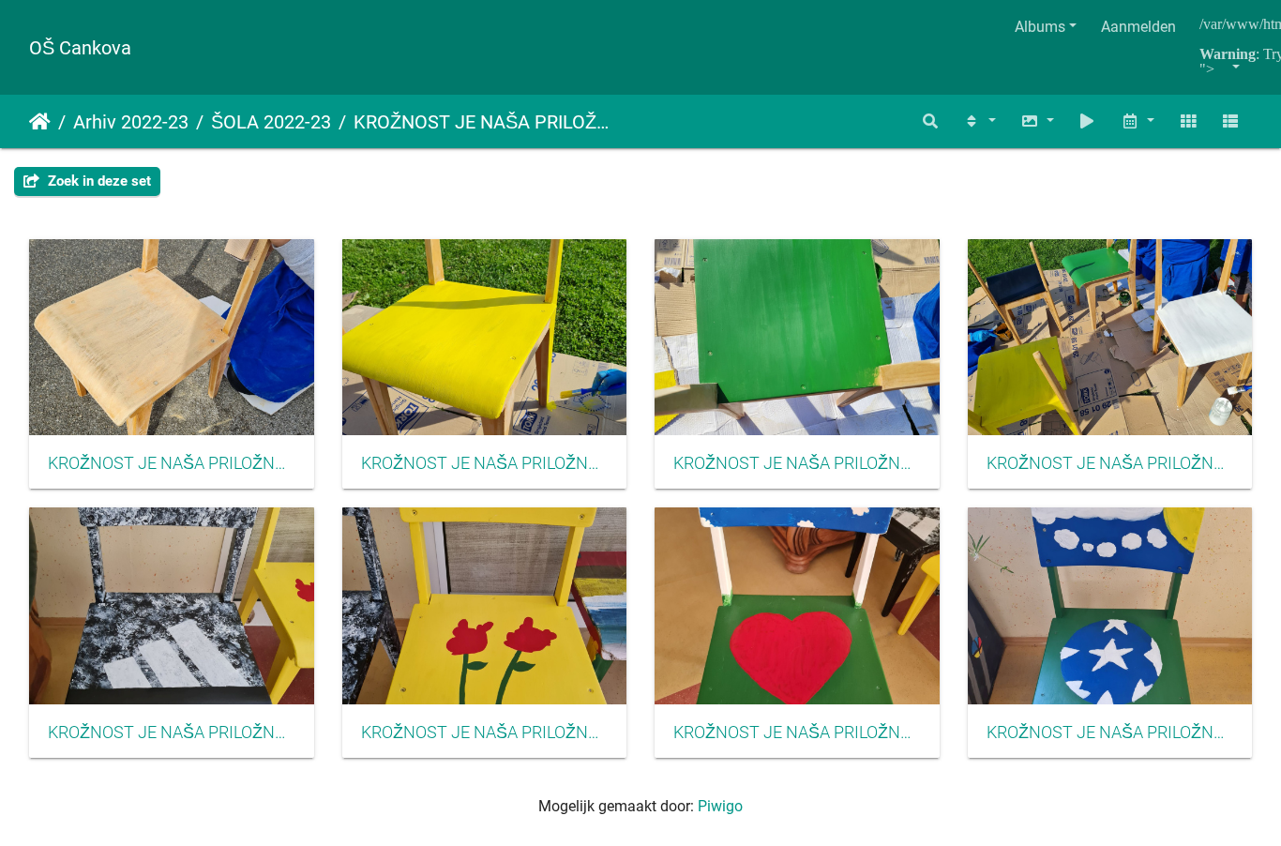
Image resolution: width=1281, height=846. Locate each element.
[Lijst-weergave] (1230, 121)
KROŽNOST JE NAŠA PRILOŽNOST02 (797, 463)
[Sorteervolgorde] (979, 121)
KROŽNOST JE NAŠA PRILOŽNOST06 (485, 732)
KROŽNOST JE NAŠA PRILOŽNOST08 (171, 732)
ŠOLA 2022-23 (271, 122)
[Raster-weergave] (1188, 121)
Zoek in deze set (97, 181)
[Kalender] (1137, 121)
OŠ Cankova (80, 48)
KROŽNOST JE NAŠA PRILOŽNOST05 (1110, 732)
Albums (1040, 27)
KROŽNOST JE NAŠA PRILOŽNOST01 (171, 463)
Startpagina (40, 122)
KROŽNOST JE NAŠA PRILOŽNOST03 (485, 463)
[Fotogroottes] (1037, 121)
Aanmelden (1138, 27)
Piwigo (720, 806)
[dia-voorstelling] (1087, 121)
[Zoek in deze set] (931, 121)
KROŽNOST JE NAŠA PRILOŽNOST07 (797, 732)
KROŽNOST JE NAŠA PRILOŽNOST (483, 122)
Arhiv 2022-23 (130, 122)
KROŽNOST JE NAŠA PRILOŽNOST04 (1110, 463)
